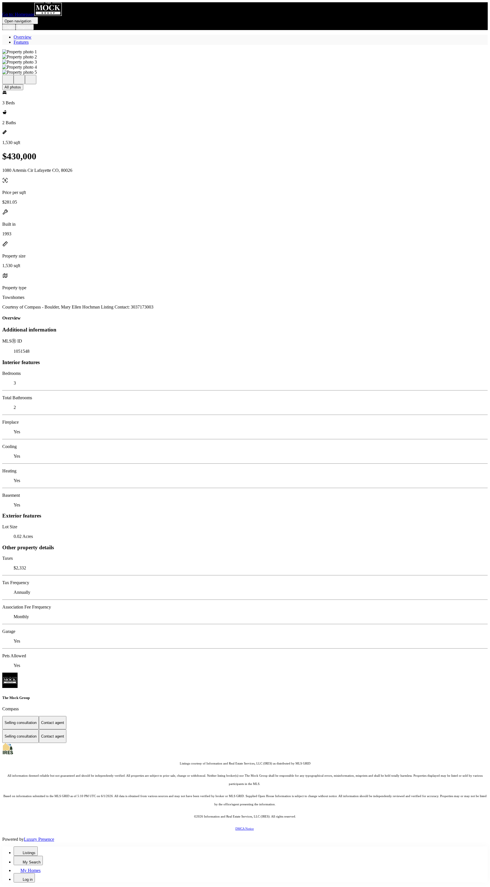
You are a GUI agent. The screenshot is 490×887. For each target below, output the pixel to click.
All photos (13, 87)
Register (24, 27)
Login (9, 27)
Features (21, 42)
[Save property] (19, 79)
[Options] (8, 79)
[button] (245, 51)
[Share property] (30, 79)
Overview (22, 37)
